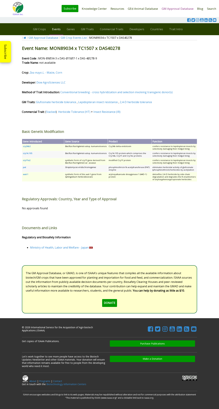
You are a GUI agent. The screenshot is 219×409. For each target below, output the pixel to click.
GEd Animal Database (143, 9)
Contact (57, 381)
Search (211, 9)
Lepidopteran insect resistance (98, 102)
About (32, 381)
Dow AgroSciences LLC (51, 82)
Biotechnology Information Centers (66, 384)
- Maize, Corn (45, 72)
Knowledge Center (94, 9)
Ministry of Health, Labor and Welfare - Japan (59, 247)
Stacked (51, 112)
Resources (117, 9)
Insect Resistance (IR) (106, 112)
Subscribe (70, 8)
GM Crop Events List (74, 38)
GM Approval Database (178, 9)
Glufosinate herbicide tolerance (56, 102)
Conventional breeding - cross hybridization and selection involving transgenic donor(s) (116, 92)
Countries (156, 29)
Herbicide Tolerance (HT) (74, 112)
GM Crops (39, 29)
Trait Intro (176, 29)
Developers (137, 29)
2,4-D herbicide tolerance (136, 102)
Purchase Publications (152, 343)
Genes (71, 29)
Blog (200, 9)
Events (56, 29)
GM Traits (87, 29)
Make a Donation (152, 358)
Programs (44, 381)
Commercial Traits (111, 29)
